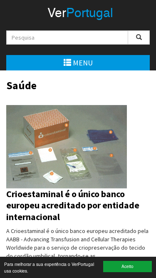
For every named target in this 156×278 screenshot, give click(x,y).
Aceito (127, 266)
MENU (82, 63)
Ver (80, 14)
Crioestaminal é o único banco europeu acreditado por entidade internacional (72, 205)
